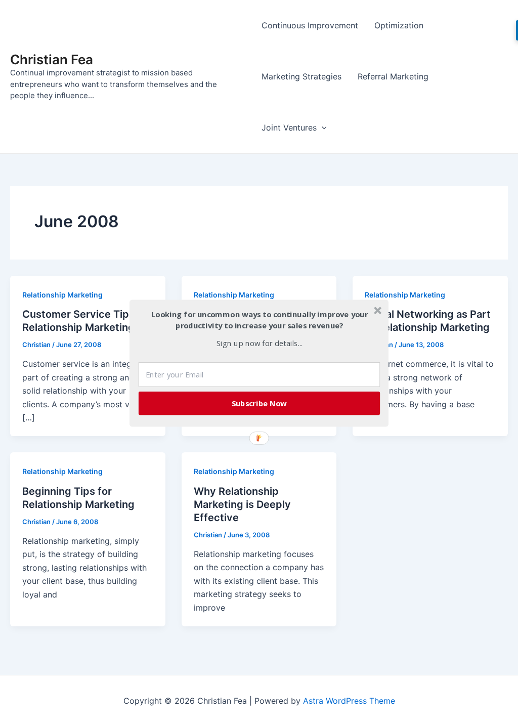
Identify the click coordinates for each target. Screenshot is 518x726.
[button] (259, 320)
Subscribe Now (259, 403)
